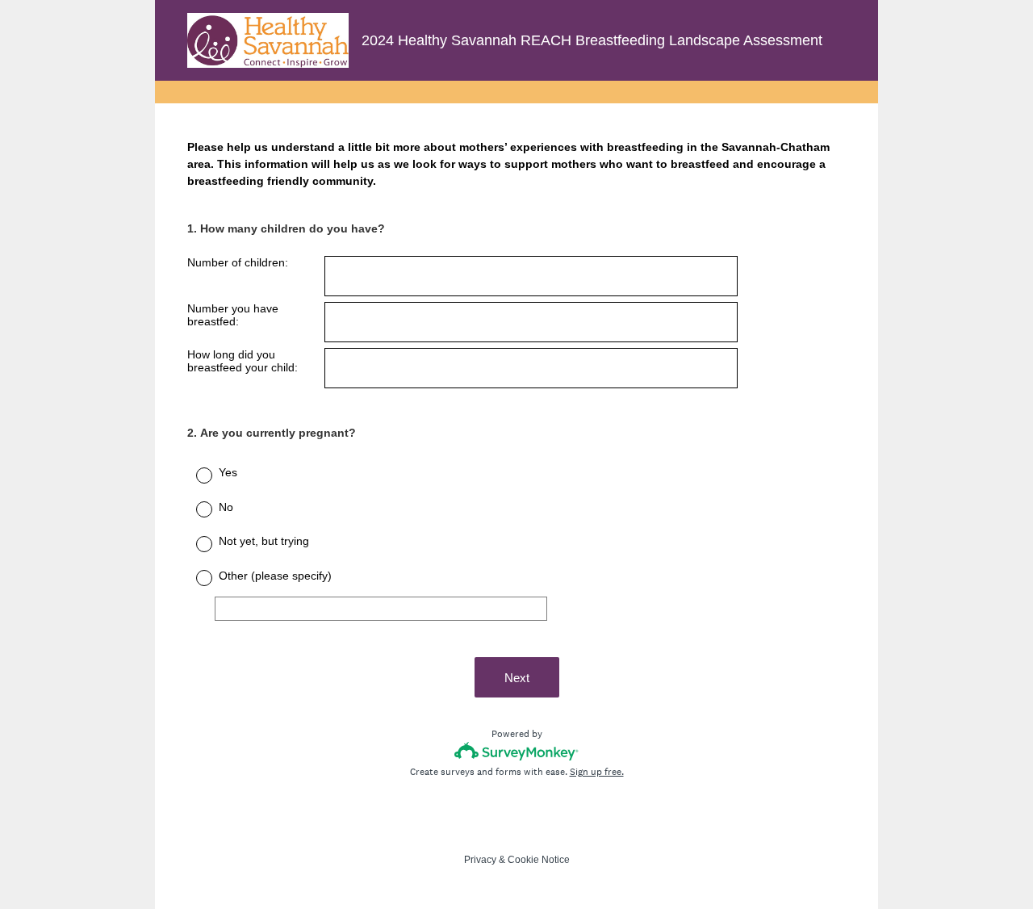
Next (516, 678)
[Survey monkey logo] (516, 751)
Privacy (480, 859)
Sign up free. (597, 771)
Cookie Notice (539, 859)
